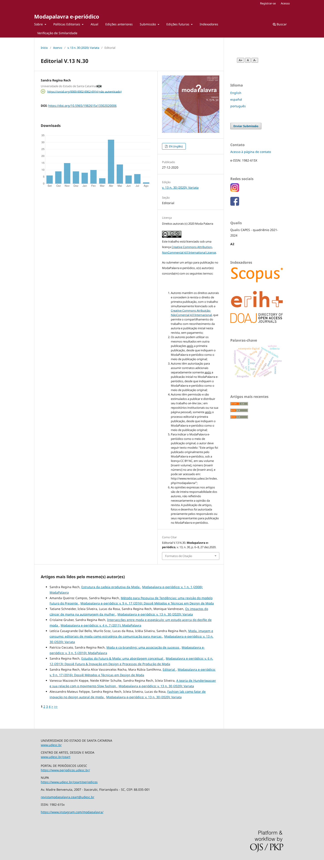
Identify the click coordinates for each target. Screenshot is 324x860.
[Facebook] (234, 204)
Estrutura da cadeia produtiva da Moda (110, 587)
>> (56, 706)
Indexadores (209, 24)
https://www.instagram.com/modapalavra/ (72, 812)
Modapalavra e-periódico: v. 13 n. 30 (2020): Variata (155, 614)
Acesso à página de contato (250, 152)
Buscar (281, 24)
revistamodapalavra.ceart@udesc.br (67, 797)
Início (44, 48)
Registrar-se (268, 3)
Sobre (39, 24)
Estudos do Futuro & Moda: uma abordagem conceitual (122, 658)
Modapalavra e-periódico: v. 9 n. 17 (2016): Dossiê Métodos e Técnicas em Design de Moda (147, 603)
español (236, 99)
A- (254, 60)
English (235, 93)
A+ (240, 60)
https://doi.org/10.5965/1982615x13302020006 (82, 106)
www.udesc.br (51, 745)
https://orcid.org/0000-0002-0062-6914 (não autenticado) (84, 91)
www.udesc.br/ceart (55, 757)
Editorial (169, 669)
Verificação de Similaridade (57, 33)
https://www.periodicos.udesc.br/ (65, 770)
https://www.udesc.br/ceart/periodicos (69, 782)
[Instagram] (234, 191)
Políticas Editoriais (67, 24)
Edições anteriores (119, 24)
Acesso (285, 3)
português (238, 106)
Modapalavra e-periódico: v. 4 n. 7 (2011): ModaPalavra (101, 625)
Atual (94, 24)
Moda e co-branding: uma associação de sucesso (143, 647)
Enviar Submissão (245, 126)
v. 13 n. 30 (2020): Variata (83, 48)
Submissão (148, 24)
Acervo (57, 48)
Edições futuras (178, 24)
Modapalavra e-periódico (66, 16)
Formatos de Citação (178, 556)
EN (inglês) (175, 146)
